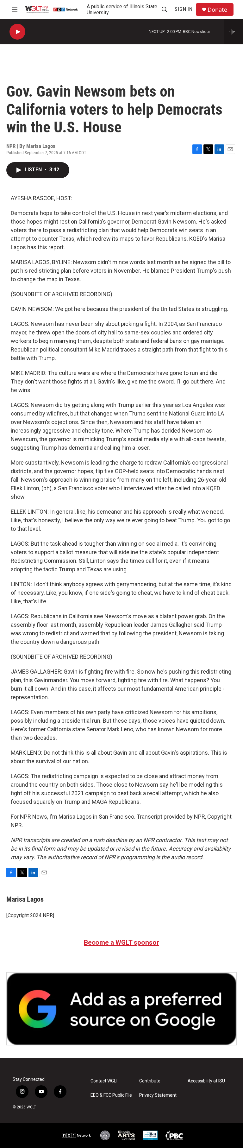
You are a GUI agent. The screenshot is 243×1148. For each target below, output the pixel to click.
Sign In (184, 9)
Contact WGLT (104, 1081)
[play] (17, 31)
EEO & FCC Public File (111, 1095)
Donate (217, 9)
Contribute (149, 1081)
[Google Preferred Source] (121, 1009)
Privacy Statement (158, 1095)
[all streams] (233, 31)
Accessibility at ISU (206, 1081)
